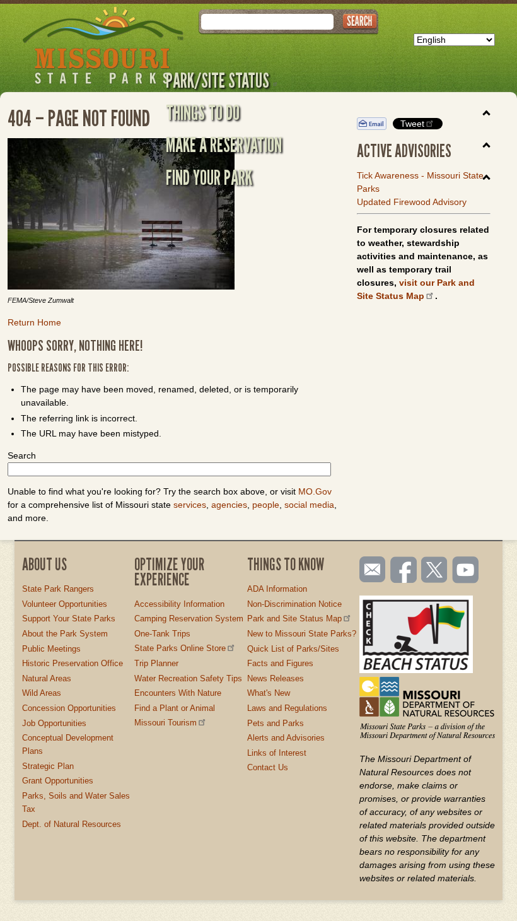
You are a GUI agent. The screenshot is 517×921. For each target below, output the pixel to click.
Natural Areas (46, 678)
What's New (268, 693)
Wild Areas (41, 693)
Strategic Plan (48, 766)
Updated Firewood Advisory (412, 202)
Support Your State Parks (68, 618)
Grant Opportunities (57, 780)
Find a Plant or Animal (174, 708)
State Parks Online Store (180, 648)
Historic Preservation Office (72, 663)
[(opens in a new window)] (173, 215)
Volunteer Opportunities (64, 604)
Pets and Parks (275, 723)
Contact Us (267, 767)
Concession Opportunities (69, 708)
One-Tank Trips (162, 633)
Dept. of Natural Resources (71, 824)
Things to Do (203, 112)
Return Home (34, 322)
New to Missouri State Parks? (301, 633)
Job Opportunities (54, 723)
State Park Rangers (58, 589)
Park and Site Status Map (294, 618)
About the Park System (65, 633)
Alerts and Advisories (286, 737)
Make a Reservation (224, 144)
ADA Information (277, 589)
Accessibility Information (179, 604)
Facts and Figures (280, 663)
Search (22, 455)
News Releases (275, 678)
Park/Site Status (217, 80)
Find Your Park (209, 177)
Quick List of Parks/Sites (293, 649)
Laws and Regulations (287, 708)
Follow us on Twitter (433, 571)
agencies (229, 505)
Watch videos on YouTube (466, 571)
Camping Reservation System (188, 618)
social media (309, 505)
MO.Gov (315, 491)
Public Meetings (51, 649)
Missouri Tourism (165, 722)
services (189, 505)
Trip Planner (156, 663)
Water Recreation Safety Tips (188, 678)
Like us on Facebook (404, 571)
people (265, 505)
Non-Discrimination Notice (294, 604)
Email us (369, 569)
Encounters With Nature (177, 693)
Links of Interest (276, 753)
